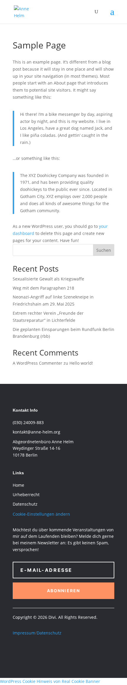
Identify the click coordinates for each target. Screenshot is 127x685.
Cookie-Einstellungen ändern (41, 514)
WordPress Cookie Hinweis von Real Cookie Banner (50, 681)
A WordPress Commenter (37, 363)
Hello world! (81, 363)
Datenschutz (49, 633)
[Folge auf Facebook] (17, 650)
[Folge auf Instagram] (41, 650)
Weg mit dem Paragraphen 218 (43, 288)
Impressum (24, 633)
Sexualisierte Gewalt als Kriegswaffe (48, 279)
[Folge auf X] (29, 650)
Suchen (103, 250)
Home (18, 485)
